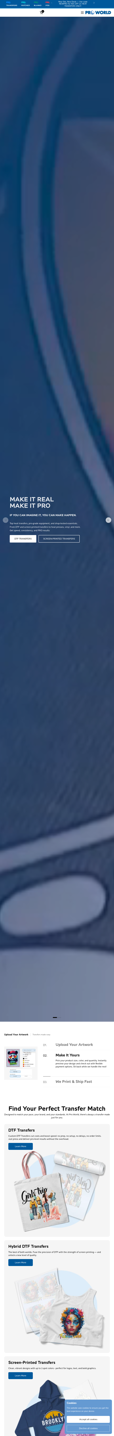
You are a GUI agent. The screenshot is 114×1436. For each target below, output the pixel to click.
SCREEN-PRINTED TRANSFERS (59, 539)
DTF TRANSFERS (23, 539)
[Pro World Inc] (98, 12)
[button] (42, 12)
